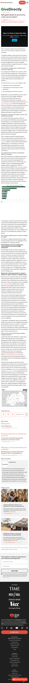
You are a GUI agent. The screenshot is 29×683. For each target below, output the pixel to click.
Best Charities (15, 654)
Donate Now (14, 632)
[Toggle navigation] (27, 2)
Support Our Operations (14, 658)
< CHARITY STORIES (5, 12)
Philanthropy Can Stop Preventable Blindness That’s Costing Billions (12, 452)
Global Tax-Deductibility (14, 662)
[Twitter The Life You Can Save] (2, 628)
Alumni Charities (14, 665)
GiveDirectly (6, 19)
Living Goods (6, 441)
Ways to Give (15, 664)
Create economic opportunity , (16, 21)
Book (15, 640)
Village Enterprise (10, 542)
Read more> (13, 511)
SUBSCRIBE (14, 571)
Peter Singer (18, 619)
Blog (15, 649)
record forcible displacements (12, 354)
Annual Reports (14, 647)
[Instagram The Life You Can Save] (22, 628)
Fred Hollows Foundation (10, 455)
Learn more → (21, 624)
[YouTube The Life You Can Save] (17, 628)
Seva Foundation (7, 428)
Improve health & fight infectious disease (12, 22)
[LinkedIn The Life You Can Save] (11, 628)
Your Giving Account (14, 660)
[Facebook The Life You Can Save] (6, 628)
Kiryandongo (10, 371)
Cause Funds (15, 656)
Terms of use (15, 673)
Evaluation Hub (14, 642)
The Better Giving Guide (14, 638)
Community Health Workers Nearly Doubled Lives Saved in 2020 (12, 438)
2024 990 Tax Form (15, 676)
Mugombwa (16, 369)
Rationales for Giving (14, 643)
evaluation (20, 167)
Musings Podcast (15, 645)
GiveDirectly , (4, 21)
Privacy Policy (6, 577)
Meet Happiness (6, 426)
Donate (22, 2)
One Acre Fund (8, 513)
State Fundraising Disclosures (14, 675)
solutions (12, 83)
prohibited (6, 284)
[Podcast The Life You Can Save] (27, 628)
